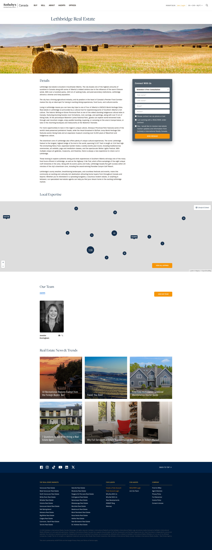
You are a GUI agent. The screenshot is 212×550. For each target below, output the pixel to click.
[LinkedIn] (66, 467)
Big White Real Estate (47, 515)
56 (124, 253)
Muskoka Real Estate (79, 491)
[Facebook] (42, 467)
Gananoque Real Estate (79, 500)
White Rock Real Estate (48, 497)
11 (92, 235)
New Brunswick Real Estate (81, 521)
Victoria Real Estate (46, 503)
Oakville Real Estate (78, 488)
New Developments (112, 500)
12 (76, 208)
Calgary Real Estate (46, 518)
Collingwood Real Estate (80, 497)
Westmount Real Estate (79, 509)
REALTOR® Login (135, 488)
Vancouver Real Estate (47, 488)
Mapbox (197, 271)
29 (115, 212)
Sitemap (109, 506)
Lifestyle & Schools (203, 207)
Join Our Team (163, 294)
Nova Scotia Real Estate (80, 515)
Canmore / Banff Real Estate (49, 521)
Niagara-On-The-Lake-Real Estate (83, 494)
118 (90, 250)
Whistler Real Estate (46, 500)
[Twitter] (73, 467)
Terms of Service (89, 540)
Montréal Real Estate (79, 506)
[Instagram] (47, 467)
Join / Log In (181, 5)
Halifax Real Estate (78, 518)
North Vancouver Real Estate (49, 494)
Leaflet (192, 271)
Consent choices (157, 503)
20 (183, 218)
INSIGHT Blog (170, 5)
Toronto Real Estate (46, 525)
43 (114, 233)
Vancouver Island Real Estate (49, 506)
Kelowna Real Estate (47, 512)
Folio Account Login (112, 491)
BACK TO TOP (164, 467)
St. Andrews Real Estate (79, 525)
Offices (72, 5)
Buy (35, 5)
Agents (61, 5)
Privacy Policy (156, 494)
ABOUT (52, 5)
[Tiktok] (53, 467)
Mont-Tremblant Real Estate (81, 512)
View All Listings (162, 265)
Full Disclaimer (157, 497)
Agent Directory (157, 491)
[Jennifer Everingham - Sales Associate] (52, 316)
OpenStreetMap (206, 271)
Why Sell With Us (111, 497)
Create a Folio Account (113, 488)
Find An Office (156, 488)
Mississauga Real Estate (80, 503)
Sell (43, 5)
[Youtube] (60, 467)
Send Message (152, 136)
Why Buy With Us (111, 494)
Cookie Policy (156, 500)
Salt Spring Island (45, 509)
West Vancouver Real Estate (49, 491)
